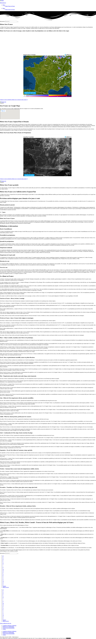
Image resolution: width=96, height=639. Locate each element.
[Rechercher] (17, 553)
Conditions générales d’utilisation (9, 625)
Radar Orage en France (10, 6)
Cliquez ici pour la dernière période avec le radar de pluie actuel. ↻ (14, 99)
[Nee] (71, 638)
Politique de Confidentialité (8, 626)
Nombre (4, 586)
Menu (4, 5)
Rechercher (2, 21)
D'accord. (68, 638)
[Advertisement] (48, 42)
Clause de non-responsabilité (8, 627)
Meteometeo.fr (3, 2)
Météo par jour (6, 587)
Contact (4, 629)
